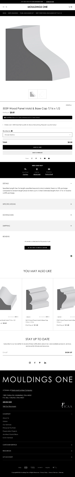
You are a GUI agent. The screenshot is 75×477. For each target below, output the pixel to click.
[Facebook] (34, 363)
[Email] (44, 158)
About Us (6, 418)
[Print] (49, 158)
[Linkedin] (45, 363)
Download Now (50, 1)
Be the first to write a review (37, 247)
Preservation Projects (10, 431)
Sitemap (61, 472)
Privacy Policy (44, 472)
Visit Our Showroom (9, 406)
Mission (5, 421)
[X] (40, 158)
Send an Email (49, 174)
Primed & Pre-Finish (9, 428)
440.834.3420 (36, 174)
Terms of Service (53, 472)
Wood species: (7, 131)
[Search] (6, 7)
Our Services (7, 425)
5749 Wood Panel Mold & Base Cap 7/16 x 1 (37, 321)
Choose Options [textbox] (10, 135)
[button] (37, 247)
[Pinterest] (36, 158)
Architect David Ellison (10, 434)
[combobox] (37, 135)
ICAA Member (8, 438)
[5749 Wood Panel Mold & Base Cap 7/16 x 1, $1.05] (37, 298)
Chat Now (25, 174)
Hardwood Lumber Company (21, 390)
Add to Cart (37, 147)
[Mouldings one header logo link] (38, 7)
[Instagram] (30, 363)
